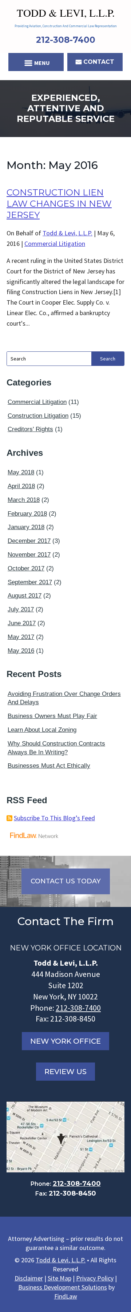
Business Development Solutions (62, 1287)
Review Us (65, 1071)
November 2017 (29, 554)
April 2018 (21, 486)
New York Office (65, 1041)
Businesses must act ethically (49, 765)
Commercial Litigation (54, 243)
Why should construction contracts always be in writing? (56, 748)
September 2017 (30, 582)
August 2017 (24, 595)
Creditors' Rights (30, 429)
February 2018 (27, 513)
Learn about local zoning (42, 729)
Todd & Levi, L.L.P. (67, 233)
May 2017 (21, 637)
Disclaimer (29, 1278)
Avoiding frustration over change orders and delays (64, 698)
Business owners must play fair (52, 716)
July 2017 (21, 609)
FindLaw (65, 1296)
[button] (36, 63)
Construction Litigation (38, 415)
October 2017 (26, 568)
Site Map (59, 1278)
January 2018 (26, 527)
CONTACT (98, 61)
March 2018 (24, 499)
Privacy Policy (95, 1278)
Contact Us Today (66, 881)
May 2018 (21, 472)
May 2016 (21, 650)
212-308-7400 (65, 40)
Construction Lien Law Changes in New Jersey (59, 203)
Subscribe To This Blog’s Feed (54, 818)
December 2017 (29, 540)
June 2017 (22, 623)
